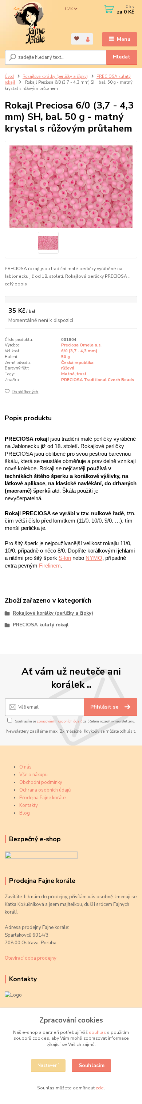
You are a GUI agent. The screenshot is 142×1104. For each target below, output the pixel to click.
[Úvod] (32, 23)
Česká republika (77, 362)
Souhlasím (91, 1065)
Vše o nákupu (33, 774)
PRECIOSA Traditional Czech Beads (97, 380)
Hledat (121, 56)
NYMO (94, 558)
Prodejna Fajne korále (42, 797)
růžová (67, 368)
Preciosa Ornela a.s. (81, 345)
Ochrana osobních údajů (45, 790)
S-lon (65, 558)
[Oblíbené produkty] (76, 38)
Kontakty (28, 805)
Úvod (9, 76)
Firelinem (50, 566)
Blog (24, 813)
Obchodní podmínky (40, 782)
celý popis (16, 284)
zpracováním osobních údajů (59, 721)
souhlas (97, 1032)
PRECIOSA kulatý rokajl (40, 625)
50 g (65, 357)
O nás (25, 767)
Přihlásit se (105, 706)
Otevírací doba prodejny (30, 958)
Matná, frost (74, 374)
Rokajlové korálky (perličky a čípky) (55, 76)
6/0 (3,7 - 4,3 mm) (79, 351)
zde (100, 1088)
